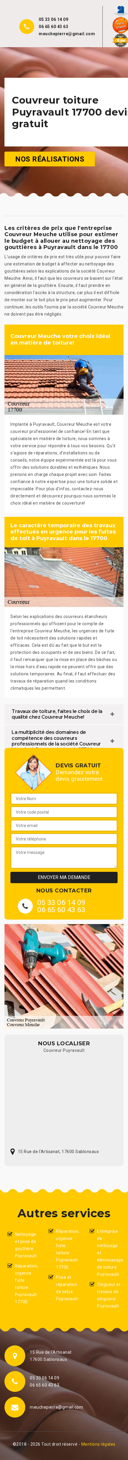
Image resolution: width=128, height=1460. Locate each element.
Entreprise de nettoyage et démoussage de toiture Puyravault (109, 1253)
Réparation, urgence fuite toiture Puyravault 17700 (26, 1284)
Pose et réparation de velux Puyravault (67, 1288)
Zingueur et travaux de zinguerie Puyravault (109, 1295)
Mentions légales (98, 1444)
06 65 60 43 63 (53, 26)
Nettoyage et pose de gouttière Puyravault (26, 1245)
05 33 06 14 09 (53, 19)
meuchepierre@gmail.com (67, 33)
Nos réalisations (49, 159)
